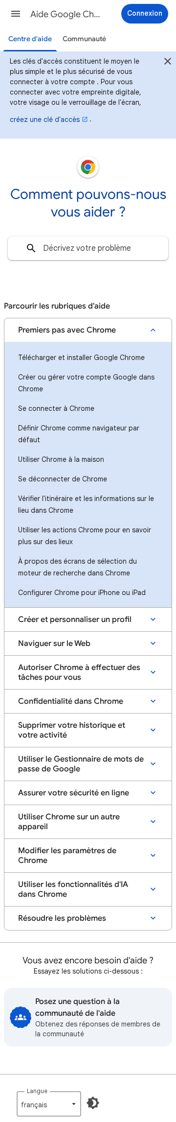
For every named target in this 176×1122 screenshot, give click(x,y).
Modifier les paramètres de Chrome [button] (67, 855)
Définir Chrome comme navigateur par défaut (78, 434)
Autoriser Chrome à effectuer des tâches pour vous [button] (79, 672)
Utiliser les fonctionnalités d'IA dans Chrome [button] (73, 889)
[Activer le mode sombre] (93, 1103)
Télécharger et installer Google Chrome (81, 357)
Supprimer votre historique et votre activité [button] (71, 730)
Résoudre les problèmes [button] (62, 918)
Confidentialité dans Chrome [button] (70, 701)
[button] (15, 13)
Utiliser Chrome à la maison (61, 459)
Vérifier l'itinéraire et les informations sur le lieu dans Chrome (86, 504)
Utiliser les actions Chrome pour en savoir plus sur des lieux (84, 535)
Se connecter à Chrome (56, 408)
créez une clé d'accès (45, 119)
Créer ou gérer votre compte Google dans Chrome (86, 383)
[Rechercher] (31, 248)
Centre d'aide (30, 39)
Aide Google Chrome (66, 14)
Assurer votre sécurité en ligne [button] (73, 793)
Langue (37, 1091)
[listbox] (49, 1104)
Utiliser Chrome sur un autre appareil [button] (69, 822)
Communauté (84, 39)
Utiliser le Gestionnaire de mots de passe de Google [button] (81, 764)
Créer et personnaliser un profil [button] (75, 619)
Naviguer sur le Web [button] (54, 643)
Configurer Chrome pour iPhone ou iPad (82, 592)
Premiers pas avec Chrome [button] (67, 330)
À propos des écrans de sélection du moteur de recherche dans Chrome (77, 567)
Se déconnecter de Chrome (62, 479)
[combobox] (88, 248)
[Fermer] (168, 62)
